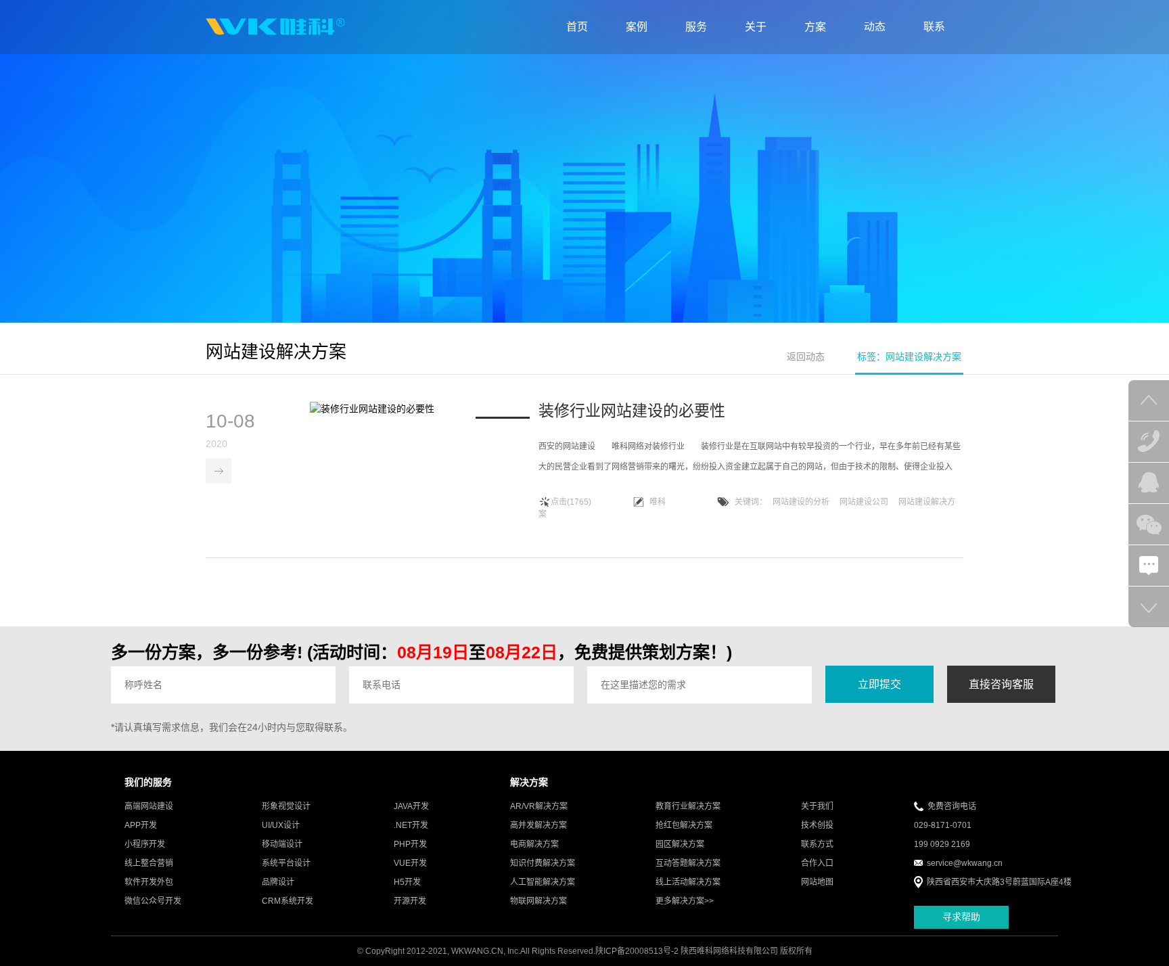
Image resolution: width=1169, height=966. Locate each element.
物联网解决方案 (538, 901)
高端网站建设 (148, 806)
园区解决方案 (680, 844)
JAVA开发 (411, 806)
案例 (636, 26)
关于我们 (817, 806)
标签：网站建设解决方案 (909, 356)
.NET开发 (411, 825)
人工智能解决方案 (542, 882)
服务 (696, 26)
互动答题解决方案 (688, 863)
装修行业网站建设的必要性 (631, 410)
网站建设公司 (864, 502)
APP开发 (140, 825)
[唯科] (275, 27)
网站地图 (817, 882)
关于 (755, 26)
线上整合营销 (148, 863)
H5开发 (407, 882)
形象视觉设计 (286, 806)
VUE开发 (410, 863)
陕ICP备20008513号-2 (637, 951)
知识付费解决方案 (542, 863)
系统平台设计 (286, 863)
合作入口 (817, 863)
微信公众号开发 (152, 901)
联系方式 (817, 844)
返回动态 (806, 356)
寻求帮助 (961, 916)
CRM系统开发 (287, 901)
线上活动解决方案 (688, 882)
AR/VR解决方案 (539, 806)
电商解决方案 (534, 844)
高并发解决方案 (538, 825)
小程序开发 (144, 844)
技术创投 (817, 825)
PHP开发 (410, 844)
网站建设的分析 (801, 502)
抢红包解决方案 (684, 825)
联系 (934, 26)
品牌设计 (278, 882)
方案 (815, 26)
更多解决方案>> (685, 901)
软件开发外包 (148, 882)
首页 (577, 26)
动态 (875, 26)
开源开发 (410, 901)
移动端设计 (282, 844)
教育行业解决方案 (688, 806)
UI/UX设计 (281, 825)
